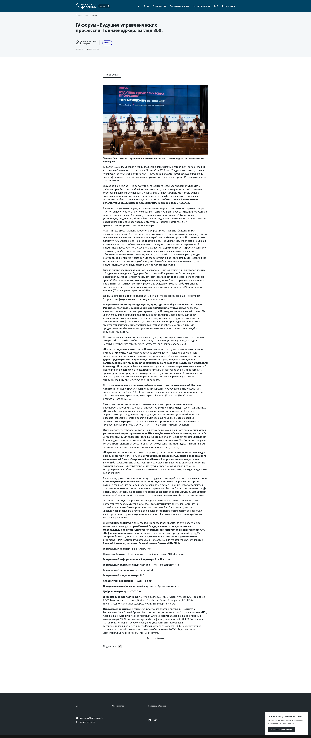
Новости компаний (201, 6)
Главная (79, 15)
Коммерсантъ (228, 6)
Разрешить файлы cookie (281, 730)
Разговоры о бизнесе (179, 6)
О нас (146, 6)
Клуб (216, 6)
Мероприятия (159, 6)
